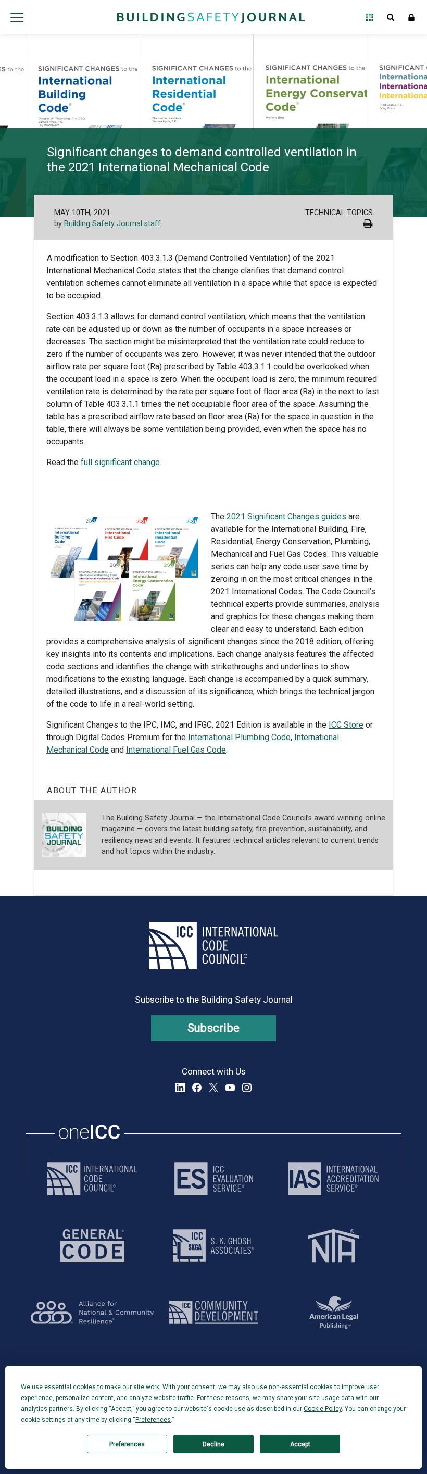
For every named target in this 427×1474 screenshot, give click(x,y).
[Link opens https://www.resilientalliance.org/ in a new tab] (92, 1312)
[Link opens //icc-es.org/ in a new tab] (213, 1178)
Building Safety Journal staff (112, 223)
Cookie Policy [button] (323, 1409)
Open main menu (16, 17)
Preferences (127, 1444)
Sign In (411, 17)
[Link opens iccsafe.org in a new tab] (92, 1178)
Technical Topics (339, 212)
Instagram (247, 1087)
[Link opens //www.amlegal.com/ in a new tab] (333, 1312)
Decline (213, 1444)
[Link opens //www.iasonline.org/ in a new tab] (333, 1178)
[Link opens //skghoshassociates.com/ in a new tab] (213, 1245)
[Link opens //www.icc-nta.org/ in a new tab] (333, 1245)
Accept (300, 1444)
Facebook (197, 1087)
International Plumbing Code (239, 737)
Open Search (390, 17)
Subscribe (213, 1027)
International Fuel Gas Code (176, 750)
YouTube (230, 1087)
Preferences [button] (153, 1419)
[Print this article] (368, 224)
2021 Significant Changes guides (286, 516)
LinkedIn (180, 1087)
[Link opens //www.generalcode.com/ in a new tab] (92, 1245)
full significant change (120, 462)
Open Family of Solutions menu (369, 17)
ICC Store (346, 725)
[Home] (211, 17)
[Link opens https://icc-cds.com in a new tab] (213, 1312)
